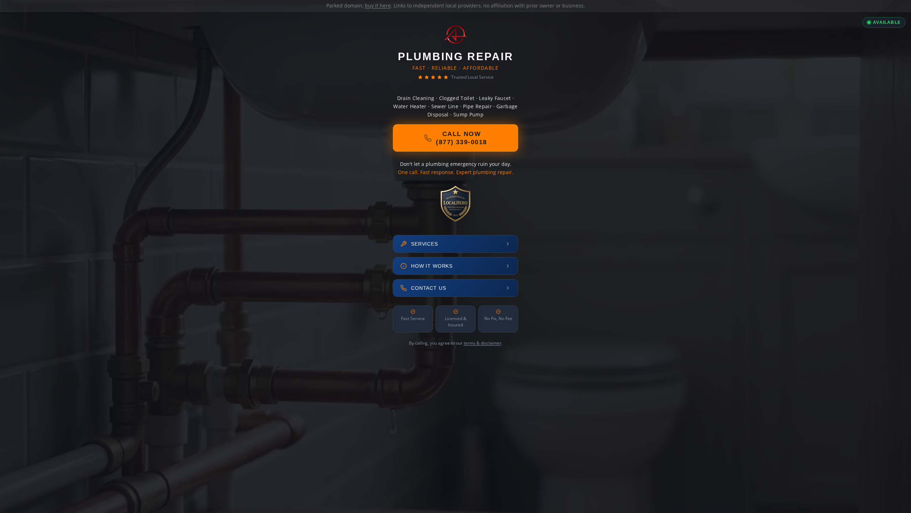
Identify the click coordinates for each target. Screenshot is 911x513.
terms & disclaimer (482, 343)
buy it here (378, 5)
